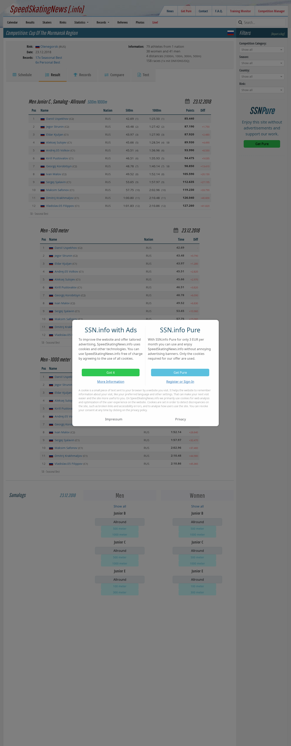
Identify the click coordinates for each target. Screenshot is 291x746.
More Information (110, 381)
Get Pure (180, 372)
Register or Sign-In (180, 381)
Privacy (180, 419)
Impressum (113, 419)
